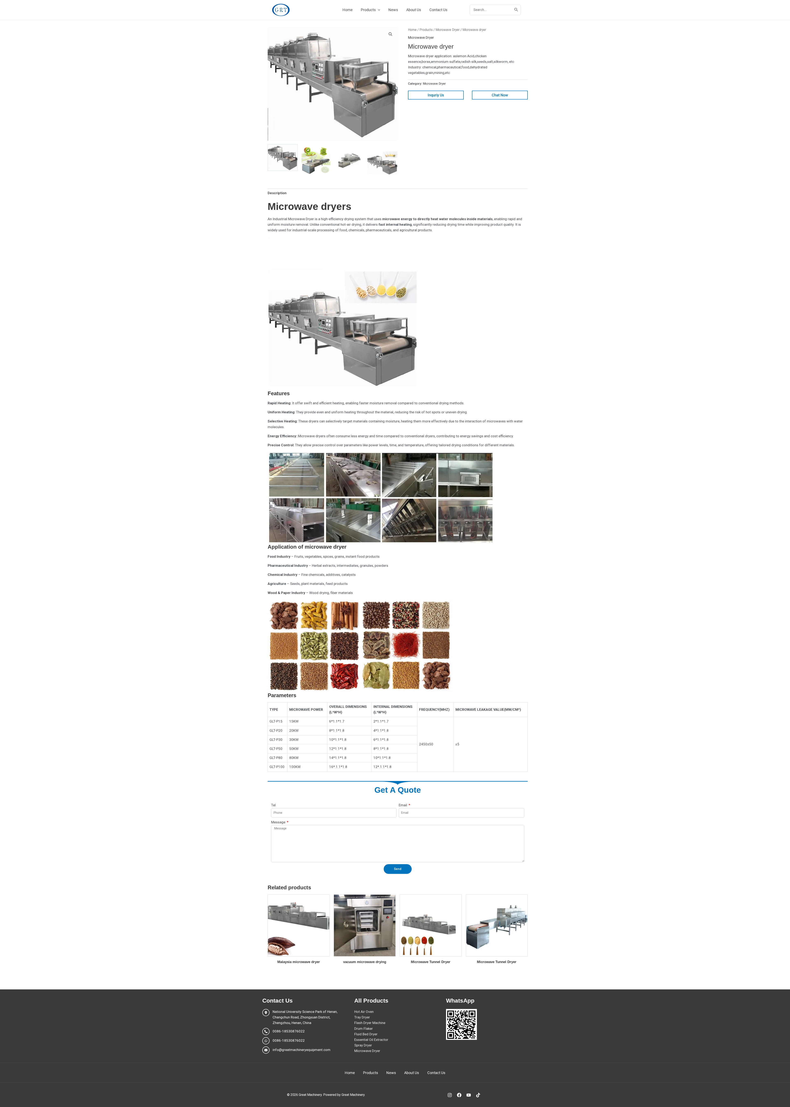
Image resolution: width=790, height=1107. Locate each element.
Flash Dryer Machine (369, 1023)
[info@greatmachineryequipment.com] (296, 1050)
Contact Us (436, 1073)
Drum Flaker (363, 1028)
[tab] (277, 193)
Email (403, 805)
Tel (273, 805)
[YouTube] (468, 1095)
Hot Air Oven (364, 1012)
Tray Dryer (362, 1017)
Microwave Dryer (448, 30)
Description (277, 193)
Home (412, 30)
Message (278, 822)
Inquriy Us (436, 95)
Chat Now (500, 95)
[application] (378, 10)
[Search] (516, 10)
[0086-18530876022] (283, 1031)
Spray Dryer (363, 1045)
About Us (411, 1073)
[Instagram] (449, 1095)
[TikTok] (478, 1095)
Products (426, 30)
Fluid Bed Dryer (366, 1034)
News (391, 1073)
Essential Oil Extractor (371, 1040)
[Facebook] (459, 1095)
